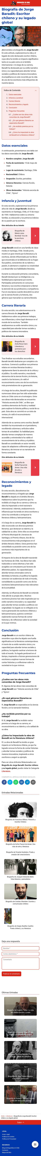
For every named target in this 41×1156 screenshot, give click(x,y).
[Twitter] (10, 782)
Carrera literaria (14, 101)
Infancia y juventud (16, 98)
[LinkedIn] (21, 782)
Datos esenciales (15, 95)
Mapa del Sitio (6, 1152)
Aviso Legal (6, 1134)
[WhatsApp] (15, 782)
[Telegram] (27, 782)
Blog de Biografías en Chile (10, 1148)
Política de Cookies (8, 1136)
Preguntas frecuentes (16, 111)
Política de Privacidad (9, 1139)
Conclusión (13, 108)
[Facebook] (4, 782)
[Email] (33, 782)
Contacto (5, 1150)
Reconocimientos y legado (18, 104)
